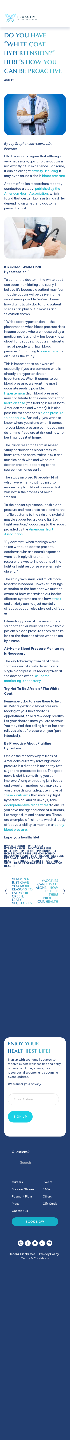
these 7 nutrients (17, 795)
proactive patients (28, 863)
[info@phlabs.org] (49, 1243)
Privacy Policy (49, 1254)
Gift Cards (50, 1203)
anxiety (37, 861)
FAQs (46, 1189)
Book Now (35, 1221)
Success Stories (23, 1189)
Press (15, 1203)
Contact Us (20, 1211)
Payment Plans (22, 1196)
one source (49, 351)
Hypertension (14, 393)
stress (56, 599)
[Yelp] (42, 1243)
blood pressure (53, 176)
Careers (17, 1182)
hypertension (14, 846)
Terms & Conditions (35, 1258)
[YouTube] (35, 1243)
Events (47, 1182)
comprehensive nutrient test (28, 805)
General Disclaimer (22, 1254)
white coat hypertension (24, 847)
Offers (47, 1196)
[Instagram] (21, 1243)
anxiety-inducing (44, 171)
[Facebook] (28, 1243)
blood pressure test (20, 856)
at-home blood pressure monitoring (32, 852)
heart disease (14, 403)
